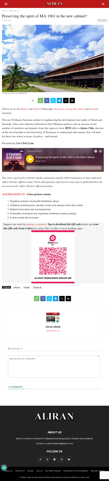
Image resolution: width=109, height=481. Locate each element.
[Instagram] (47, 459)
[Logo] (54, 424)
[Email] (66, 100)
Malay (24, 108)
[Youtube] (69, 459)
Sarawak (37, 287)
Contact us (20, 471)
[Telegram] (59, 100)
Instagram (70, 108)
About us (8, 471)
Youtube (94, 108)
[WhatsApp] (40, 100)
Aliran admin (53, 327)
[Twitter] (53, 100)
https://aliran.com (53, 330)
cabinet (16, 287)
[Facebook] (46, 100)
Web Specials (14, 11)
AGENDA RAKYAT (13, 194)
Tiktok (81, 108)
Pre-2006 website (53, 471)
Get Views (102, 20)
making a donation (36, 224)
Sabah (27, 287)
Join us (39, 471)
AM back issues (97, 471)
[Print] (72, 100)
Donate (30, 471)
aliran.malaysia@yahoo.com (60, 443)
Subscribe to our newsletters (75, 471)
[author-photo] (53, 322)
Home (4, 11)
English (37, 108)
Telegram (59, 108)
